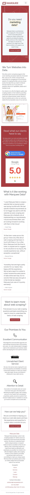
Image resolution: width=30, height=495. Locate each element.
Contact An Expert (15, 50)
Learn (15, 472)
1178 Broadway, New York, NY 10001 (15, 487)
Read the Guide (15, 319)
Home (15, 467)
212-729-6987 (15, 484)
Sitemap (15, 477)
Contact (15, 474)
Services (15, 470)
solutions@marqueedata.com (15, 482)
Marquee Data (14, 434)
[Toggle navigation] (26, 2)
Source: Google (7, 229)
